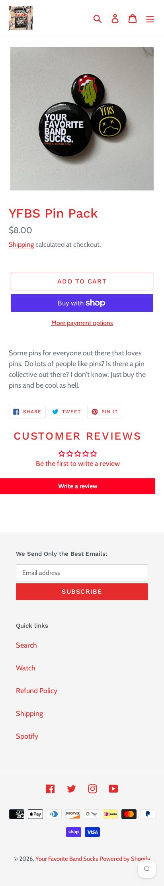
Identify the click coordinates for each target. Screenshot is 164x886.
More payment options (82, 323)
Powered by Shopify (125, 858)
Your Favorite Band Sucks (66, 858)
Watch (25, 668)
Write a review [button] (78, 486)
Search (26, 645)
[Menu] (150, 18)
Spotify (27, 736)
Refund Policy (36, 690)
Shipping (21, 244)
